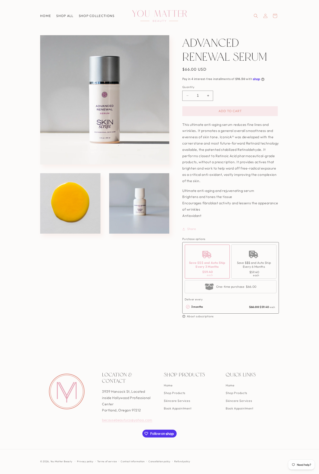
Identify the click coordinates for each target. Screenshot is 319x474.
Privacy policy (85, 461)
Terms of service (107, 461)
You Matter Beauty (61, 461)
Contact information (133, 461)
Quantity (188, 87)
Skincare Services (177, 401)
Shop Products (174, 393)
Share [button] (191, 229)
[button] (256, 16)
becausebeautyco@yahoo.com (127, 420)
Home (168, 385)
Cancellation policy (159, 461)
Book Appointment (178, 408)
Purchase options (193, 239)
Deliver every (194, 299)
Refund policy (182, 461)
